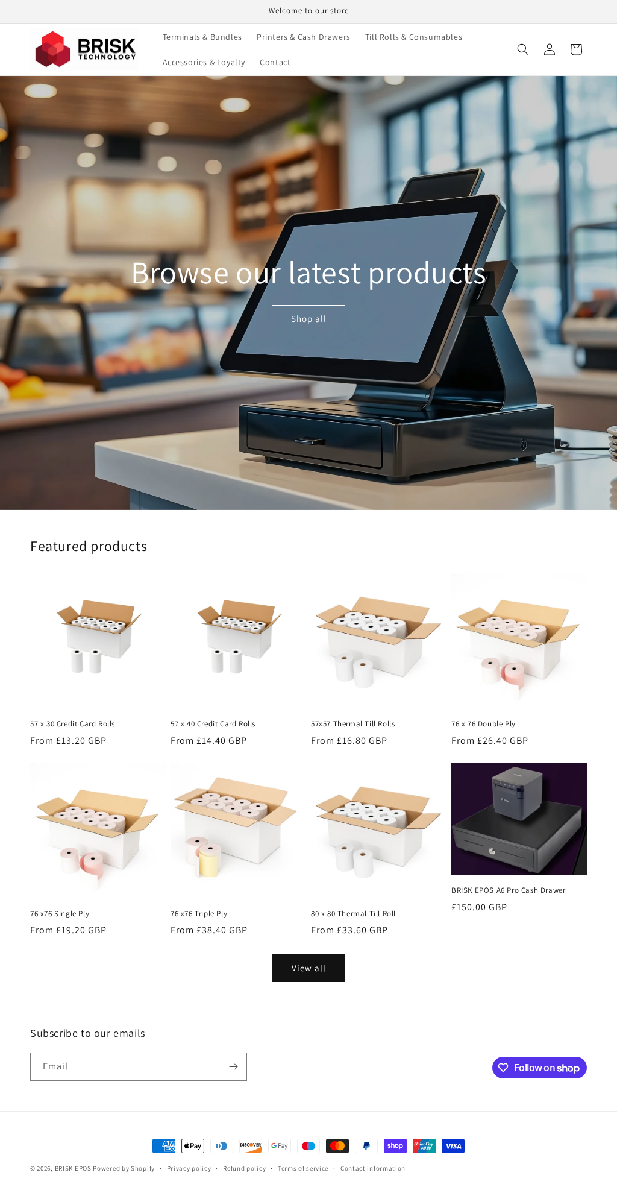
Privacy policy (189, 1168)
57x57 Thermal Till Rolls (353, 724)
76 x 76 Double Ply (483, 724)
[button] (523, 49)
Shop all (308, 318)
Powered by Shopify (124, 1168)
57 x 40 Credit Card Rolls (213, 724)
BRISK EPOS (73, 1168)
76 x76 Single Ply (59, 914)
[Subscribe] (233, 1067)
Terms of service (303, 1168)
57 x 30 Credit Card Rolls (72, 724)
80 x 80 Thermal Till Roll (353, 914)
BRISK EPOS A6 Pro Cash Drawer (508, 890)
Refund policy (244, 1168)
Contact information (373, 1168)
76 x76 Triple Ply (199, 914)
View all (309, 968)
